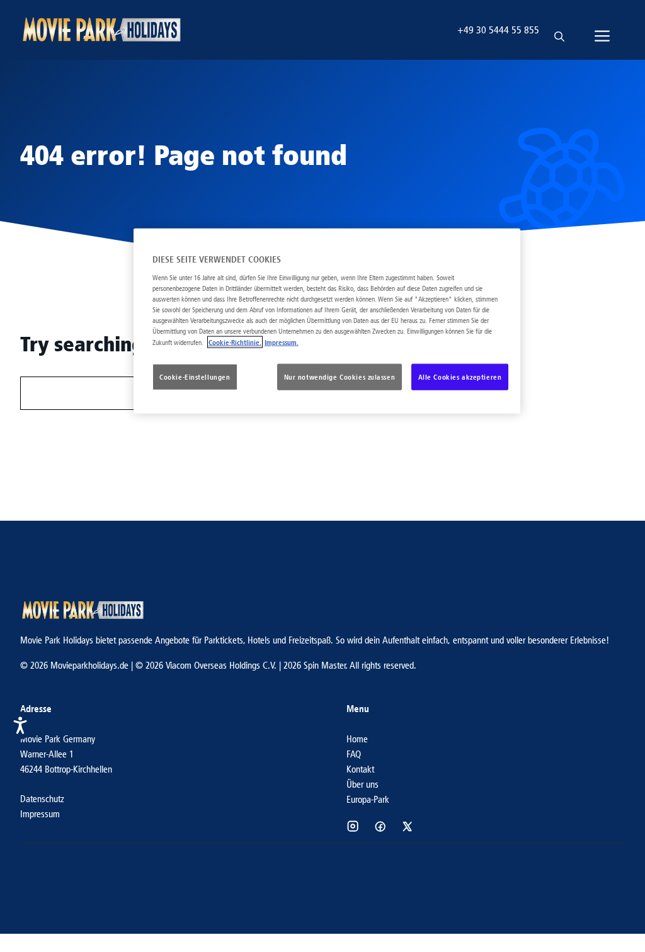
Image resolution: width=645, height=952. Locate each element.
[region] (327, 321)
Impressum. (282, 342)
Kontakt (360, 769)
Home (357, 739)
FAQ (353, 754)
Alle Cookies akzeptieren (460, 377)
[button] (559, 30)
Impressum (40, 814)
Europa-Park (367, 799)
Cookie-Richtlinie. (234, 342)
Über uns (362, 784)
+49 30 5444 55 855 (498, 30)
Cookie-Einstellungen (194, 377)
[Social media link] (352, 826)
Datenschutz (42, 799)
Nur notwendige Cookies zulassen (340, 377)
